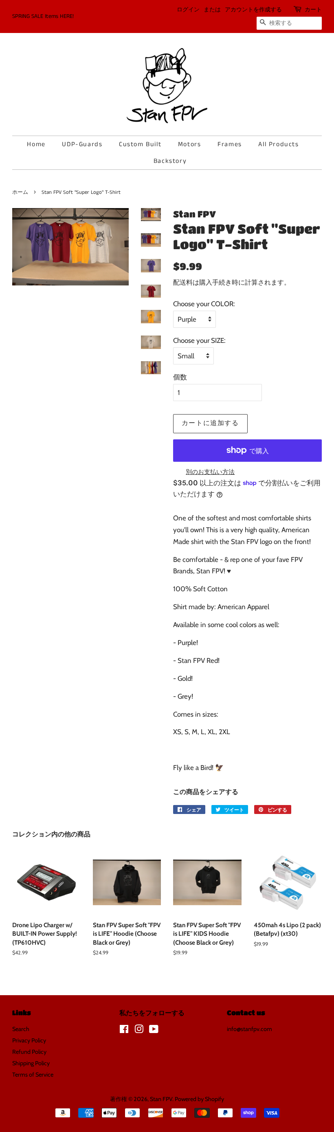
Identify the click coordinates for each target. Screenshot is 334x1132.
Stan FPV (161, 1099)
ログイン (188, 10)
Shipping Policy (31, 1063)
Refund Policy (29, 1051)
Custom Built (140, 144)
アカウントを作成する (253, 10)
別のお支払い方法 (210, 472)
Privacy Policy (29, 1040)
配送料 (183, 282)
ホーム (20, 192)
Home (36, 144)
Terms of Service (32, 1074)
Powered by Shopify (199, 1099)
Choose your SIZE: (199, 340)
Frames (230, 144)
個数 (180, 377)
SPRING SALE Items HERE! (43, 16)
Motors (189, 144)
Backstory (170, 161)
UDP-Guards (82, 144)
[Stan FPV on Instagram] (138, 1030)
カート (313, 10)
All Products (278, 144)
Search (20, 1029)
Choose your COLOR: (204, 304)
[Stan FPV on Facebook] (124, 1030)
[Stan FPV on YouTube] (153, 1030)
